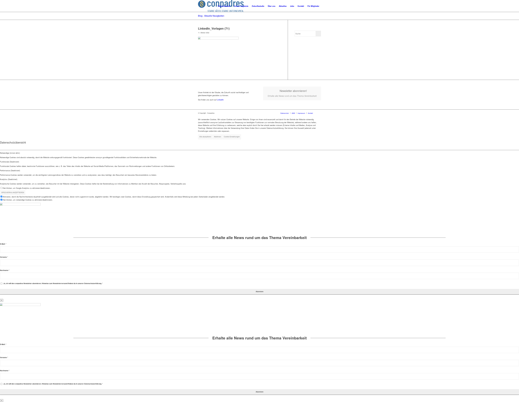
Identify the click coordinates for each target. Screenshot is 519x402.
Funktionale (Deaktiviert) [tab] (9, 161)
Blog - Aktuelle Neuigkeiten (211, 15)
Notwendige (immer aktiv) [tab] (10, 153)
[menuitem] (224, 6)
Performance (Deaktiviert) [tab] (10, 170)
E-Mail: (3, 244)
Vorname (4, 257)
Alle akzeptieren (205, 136)
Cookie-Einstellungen (232, 136)
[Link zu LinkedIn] (319, 113)
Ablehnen (217, 136)
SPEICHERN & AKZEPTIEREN (12, 192)
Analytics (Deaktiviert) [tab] (8, 179)
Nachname (4, 270)
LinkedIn (220, 99)
